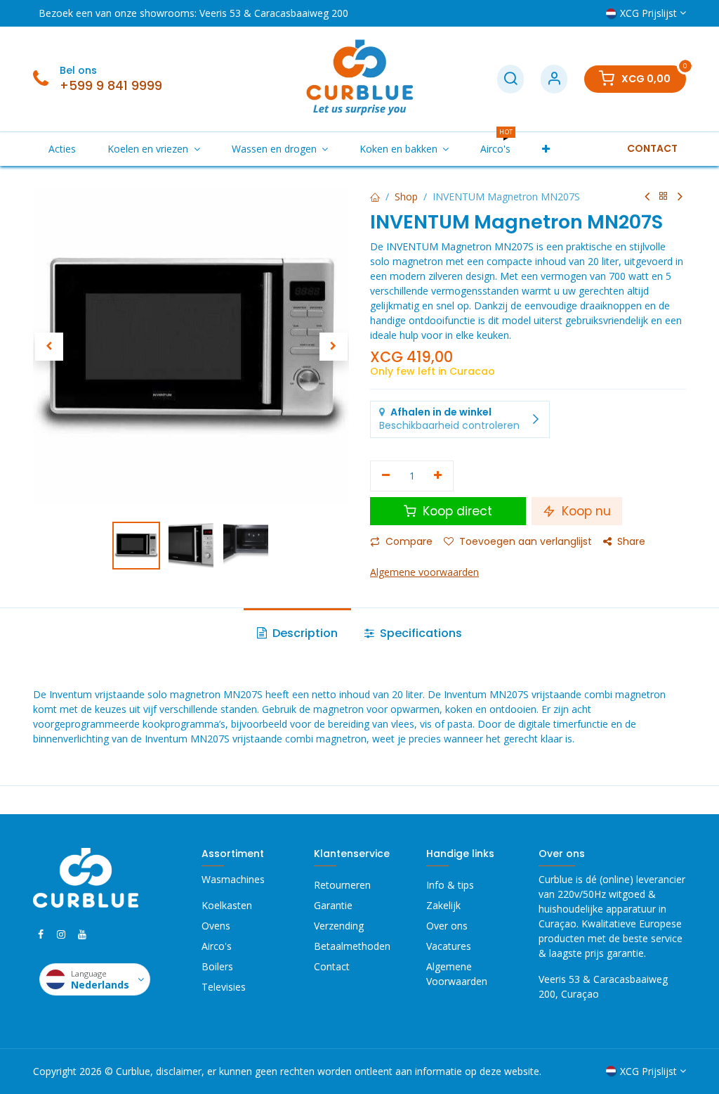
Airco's (217, 946)
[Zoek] (510, 79)
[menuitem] (62, 148)
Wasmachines (233, 879)
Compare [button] (409, 541)
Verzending (339, 925)
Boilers (217, 966)
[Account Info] (554, 79)
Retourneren (342, 885)
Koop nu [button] (584, 511)
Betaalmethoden (352, 946)
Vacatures (448, 946)
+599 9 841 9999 (111, 85)
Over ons (447, 925)
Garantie (333, 905)
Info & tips (450, 885)
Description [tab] (304, 633)
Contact (332, 966)
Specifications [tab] (419, 633)
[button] (49, 347)
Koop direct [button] (455, 511)
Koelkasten (227, 905)
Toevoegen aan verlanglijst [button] (525, 541)
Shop (406, 196)
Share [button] (631, 541)
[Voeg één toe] (438, 476)
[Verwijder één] (386, 476)
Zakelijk (443, 905)
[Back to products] (663, 196)
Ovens (216, 925)
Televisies (224, 986)
